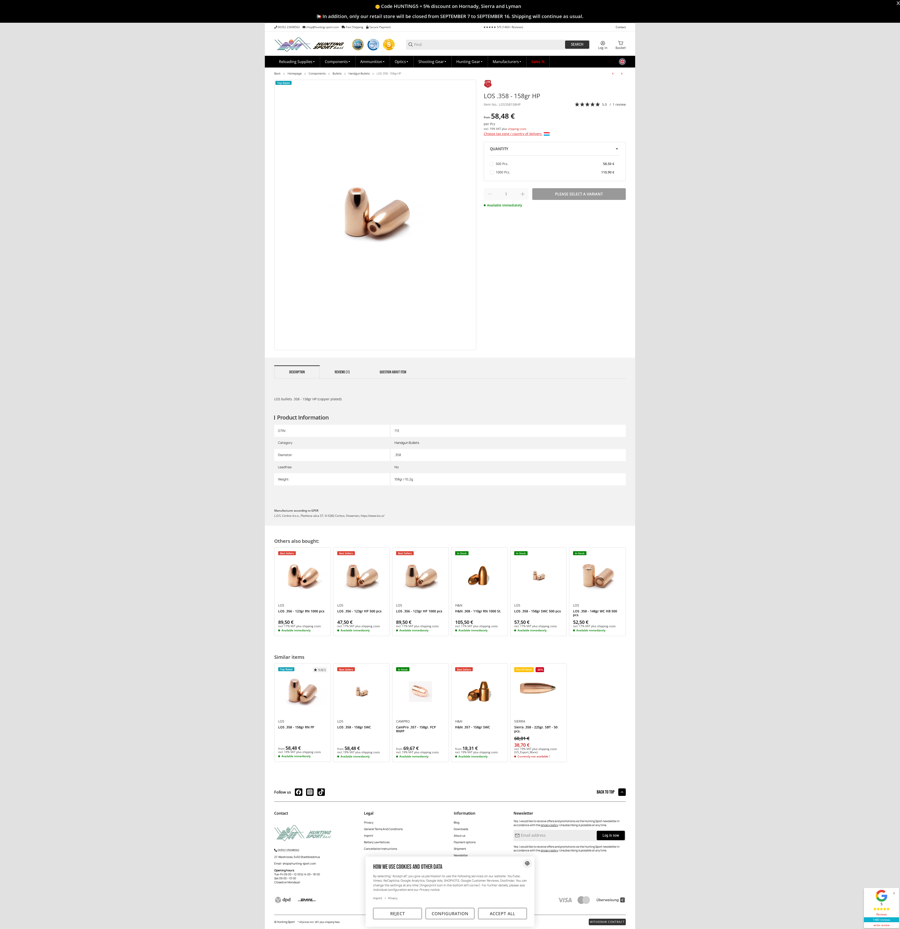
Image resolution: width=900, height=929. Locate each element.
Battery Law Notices (377, 842)
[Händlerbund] (373, 44)
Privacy (368, 822)
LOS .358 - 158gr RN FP (296, 727)
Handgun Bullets (359, 73)
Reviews (881, 914)
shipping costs (517, 129)
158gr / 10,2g (403, 479)
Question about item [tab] (393, 372)
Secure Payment (380, 27)
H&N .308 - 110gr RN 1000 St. (478, 611)
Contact (621, 27)
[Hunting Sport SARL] (309, 44)
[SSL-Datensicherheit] (358, 44)
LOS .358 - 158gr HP (389, 73)
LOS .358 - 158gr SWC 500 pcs (537, 611)
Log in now (611, 835)
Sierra (519, 721)
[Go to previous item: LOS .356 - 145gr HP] (613, 74)
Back (277, 73)
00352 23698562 (289, 27)
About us (459, 836)
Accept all (502, 913)
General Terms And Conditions (383, 829)
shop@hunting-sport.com (322, 27)
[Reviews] (587, 104)
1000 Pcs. (555, 172)
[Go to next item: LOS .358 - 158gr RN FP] (622, 74)
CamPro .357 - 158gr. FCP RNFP (416, 729)
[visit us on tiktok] (321, 792)
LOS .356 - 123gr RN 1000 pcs (301, 611)
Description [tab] (297, 372)
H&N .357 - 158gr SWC (472, 727)
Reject (397, 913)
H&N (458, 605)
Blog (456, 822)
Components (317, 73)
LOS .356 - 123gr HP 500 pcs (359, 611)
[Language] (622, 61)
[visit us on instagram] (310, 792)
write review (881, 925)
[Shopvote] (389, 44)
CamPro (403, 721)
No (396, 467)
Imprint (368, 836)
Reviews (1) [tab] (342, 372)
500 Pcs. (555, 163)
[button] (507, 61)
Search (577, 44)
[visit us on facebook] (298, 792)
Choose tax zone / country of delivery (513, 133)
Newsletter (461, 855)
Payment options (465, 842)
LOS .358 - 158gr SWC (354, 727)
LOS (281, 605)
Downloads (461, 829)
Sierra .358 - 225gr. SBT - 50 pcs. (536, 729)
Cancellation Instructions (380, 849)
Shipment (460, 849)
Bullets (337, 73)
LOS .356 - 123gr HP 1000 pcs (419, 611)
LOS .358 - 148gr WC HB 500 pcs (595, 613)
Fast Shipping (354, 27)
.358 (397, 455)
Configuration (450, 913)
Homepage (295, 73)
